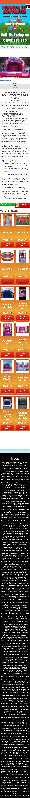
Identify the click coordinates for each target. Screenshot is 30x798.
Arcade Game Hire (14, 471)
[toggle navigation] (27, 2)
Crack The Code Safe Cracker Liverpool (13, 591)
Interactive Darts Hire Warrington (14, 670)
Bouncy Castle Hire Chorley (14, 515)
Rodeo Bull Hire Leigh (12, 739)
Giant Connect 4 (22, 232)
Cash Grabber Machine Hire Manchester (15, 574)
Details (15, 83)
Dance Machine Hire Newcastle (16, 608)
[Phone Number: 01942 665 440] (15, 40)
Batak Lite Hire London (13, 507)
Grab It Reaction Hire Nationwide (14, 640)
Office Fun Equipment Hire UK (16, 705)
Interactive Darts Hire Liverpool (12, 660)
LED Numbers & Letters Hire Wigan (16, 682)
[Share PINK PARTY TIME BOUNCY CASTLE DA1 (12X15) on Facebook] (15, 80)
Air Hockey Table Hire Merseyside (17, 468)
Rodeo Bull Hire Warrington (12, 744)
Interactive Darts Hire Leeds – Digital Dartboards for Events (14, 659)
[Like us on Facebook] (10, 28)
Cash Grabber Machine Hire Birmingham (15, 571)
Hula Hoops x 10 (7, 269)
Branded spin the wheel (9, 561)
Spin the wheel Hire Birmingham (16, 774)
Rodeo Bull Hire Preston (13, 742)
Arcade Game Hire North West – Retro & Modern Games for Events (15, 478)
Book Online (9, 204)
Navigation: (23, 1)
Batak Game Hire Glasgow (13, 498)
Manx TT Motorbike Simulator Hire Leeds (15, 692)
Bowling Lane (7, 232)
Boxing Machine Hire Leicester (12, 528)
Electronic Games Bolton (14, 616)
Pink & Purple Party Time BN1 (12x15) (22, 305)
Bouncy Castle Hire (10, 46)
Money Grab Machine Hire (19, 703)
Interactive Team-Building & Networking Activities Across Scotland (15, 672)
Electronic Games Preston (13, 619)
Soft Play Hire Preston (21, 771)
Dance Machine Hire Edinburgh (13, 602)
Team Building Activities (14, 780)
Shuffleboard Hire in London (13, 766)
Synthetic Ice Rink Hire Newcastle (16, 777)
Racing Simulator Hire (18, 733)
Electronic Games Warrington (14, 621)
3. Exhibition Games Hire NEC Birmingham (12, 462)
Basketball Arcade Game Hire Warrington (15, 493)
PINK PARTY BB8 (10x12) (7, 342)
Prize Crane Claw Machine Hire (15, 717)
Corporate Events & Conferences (18, 586)
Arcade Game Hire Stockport (12, 481)
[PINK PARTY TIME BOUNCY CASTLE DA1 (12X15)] (15, 67)
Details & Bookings (7, 244)
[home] (2, 2)
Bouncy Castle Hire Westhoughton (16, 522)
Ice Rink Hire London (14, 653)
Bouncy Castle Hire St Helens (14, 791)
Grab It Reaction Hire (13, 638)
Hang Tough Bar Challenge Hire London (15, 645)
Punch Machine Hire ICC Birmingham (15, 727)
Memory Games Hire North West (16, 701)
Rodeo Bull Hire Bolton (13, 738)
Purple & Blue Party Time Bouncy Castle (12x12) (7, 415)
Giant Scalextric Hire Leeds (14, 634)
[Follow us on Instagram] (15, 28)
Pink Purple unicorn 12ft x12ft (7, 378)
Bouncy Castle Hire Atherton (14, 514)
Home (2, 46)
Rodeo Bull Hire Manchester (13, 741)
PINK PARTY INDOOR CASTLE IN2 (22, 342)
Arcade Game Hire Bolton (13, 473)
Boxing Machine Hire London (17, 530)
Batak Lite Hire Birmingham (14, 503)
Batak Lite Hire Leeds (13, 506)
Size (15, 85)
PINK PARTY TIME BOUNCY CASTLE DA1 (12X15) (15, 47)
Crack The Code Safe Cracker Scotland (16, 596)
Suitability (15, 87)
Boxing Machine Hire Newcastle (16, 533)
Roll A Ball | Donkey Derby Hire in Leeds (15, 750)
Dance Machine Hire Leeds (14, 604)
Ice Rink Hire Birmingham (20, 649)
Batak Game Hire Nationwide (12, 500)
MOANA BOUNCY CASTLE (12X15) (7, 305)
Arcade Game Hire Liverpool (12, 474)
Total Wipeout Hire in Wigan (18, 787)
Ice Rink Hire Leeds (16, 651)
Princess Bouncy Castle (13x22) (22, 378)
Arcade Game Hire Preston (11, 479)
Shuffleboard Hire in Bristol (15, 761)
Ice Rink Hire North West (14, 654)
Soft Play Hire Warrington (17, 772)
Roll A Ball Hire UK (13, 757)
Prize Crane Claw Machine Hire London (16, 722)
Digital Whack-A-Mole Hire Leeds (16, 612)
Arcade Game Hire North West (14, 476)
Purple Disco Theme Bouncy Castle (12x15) (22, 415)
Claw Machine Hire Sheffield (13, 583)
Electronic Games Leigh (12, 618)
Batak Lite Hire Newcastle (14, 509)
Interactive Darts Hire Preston (15, 667)
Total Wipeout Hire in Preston (14, 785)
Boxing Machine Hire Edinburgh (16, 525)
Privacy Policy (7, 709)
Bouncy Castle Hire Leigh (15, 517)
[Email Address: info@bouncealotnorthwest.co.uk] (15, 16)
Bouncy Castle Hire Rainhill (12, 520)
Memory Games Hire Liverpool (15, 698)
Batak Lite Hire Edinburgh (13, 504)
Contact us (10, 191)
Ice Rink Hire (11, 649)
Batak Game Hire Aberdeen (18, 495)
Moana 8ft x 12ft (22, 269)
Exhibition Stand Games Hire (12, 630)
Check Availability (24, 205)
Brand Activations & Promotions (15, 555)
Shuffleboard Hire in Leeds (12, 764)
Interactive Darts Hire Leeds (15, 657)
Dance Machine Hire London (17, 605)
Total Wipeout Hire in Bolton (19, 782)
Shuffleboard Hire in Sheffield (14, 769)
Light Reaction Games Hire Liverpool (16, 687)
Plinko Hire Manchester (15, 708)
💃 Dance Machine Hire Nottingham (12, 790)
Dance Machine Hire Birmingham (16, 599)
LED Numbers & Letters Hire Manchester (16, 678)
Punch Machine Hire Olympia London (16, 731)
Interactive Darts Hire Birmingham (12, 656)
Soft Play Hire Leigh (10, 771)
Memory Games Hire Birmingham (12, 697)
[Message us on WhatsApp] (20, 28)
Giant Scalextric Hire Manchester (17, 635)
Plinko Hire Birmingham (19, 706)
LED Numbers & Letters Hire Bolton (16, 673)
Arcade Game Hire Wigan (13, 482)
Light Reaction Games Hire (18, 684)
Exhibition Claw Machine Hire (15, 624)
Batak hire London (14, 501)
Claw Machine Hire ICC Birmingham (15, 578)
